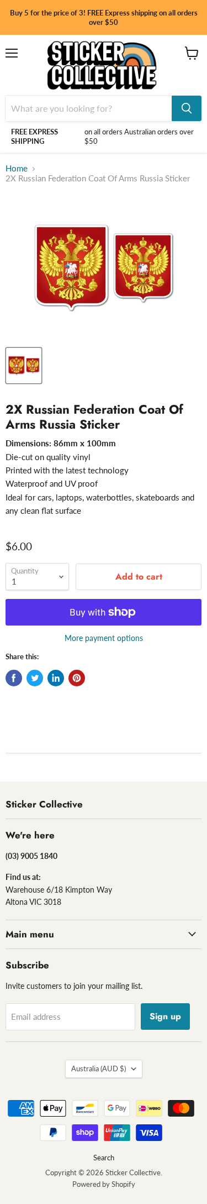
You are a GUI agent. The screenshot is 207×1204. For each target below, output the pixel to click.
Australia (98, 1068)
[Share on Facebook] (14, 678)
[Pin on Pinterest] (76, 678)
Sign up (165, 1016)
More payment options (104, 638)
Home (17, 168)
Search (103, 1157)
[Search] (186, 108)
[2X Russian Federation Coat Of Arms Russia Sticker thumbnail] (23, 365)
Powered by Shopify (103, 1184)
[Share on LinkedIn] (55, 678)
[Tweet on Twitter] (34, 678)
